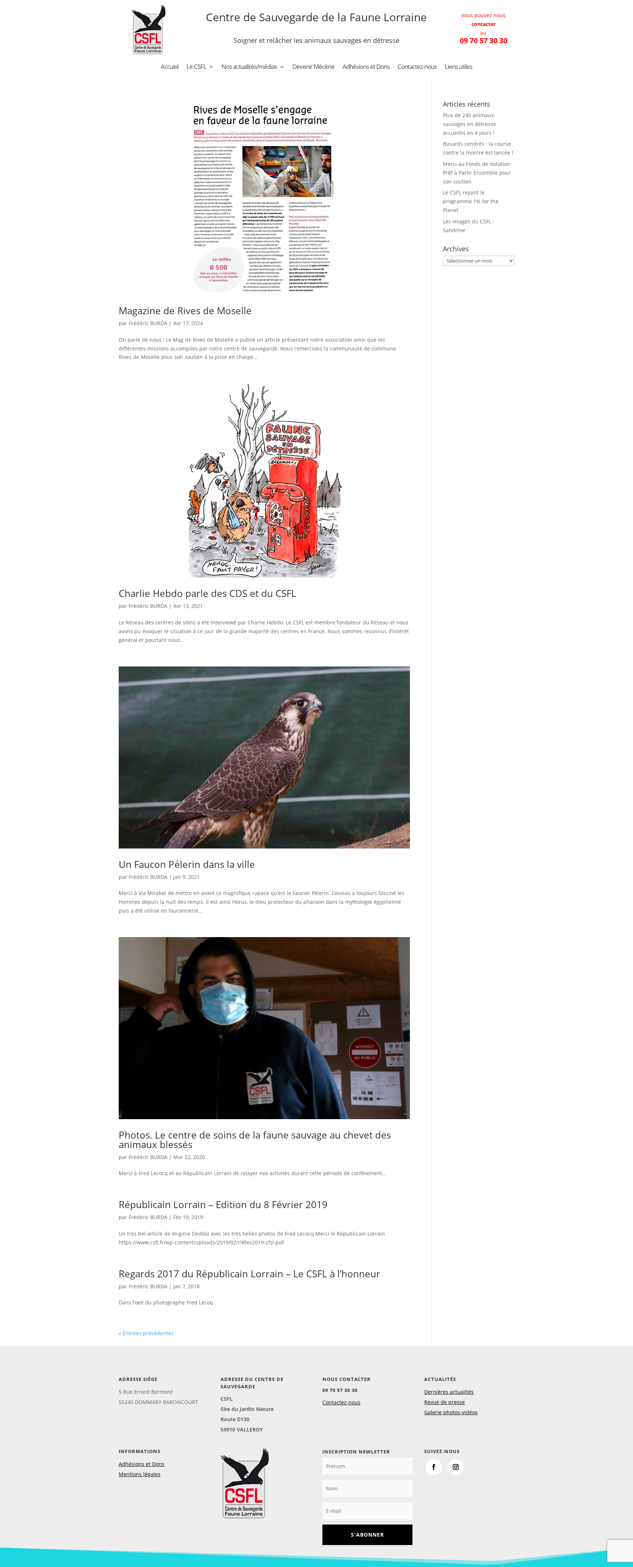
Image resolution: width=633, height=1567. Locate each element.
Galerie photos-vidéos (451, 1412)
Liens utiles (458, 67)
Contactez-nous (417, 67)
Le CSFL (196, 67)
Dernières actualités (449, 1391)
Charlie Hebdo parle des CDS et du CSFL (207, 593)
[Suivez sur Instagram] (456, 1467)
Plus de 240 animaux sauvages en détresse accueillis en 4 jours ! (469, 124)
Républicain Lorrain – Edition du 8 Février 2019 (223, 1204)
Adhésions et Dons (366, 67)
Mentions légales (139, 1474)
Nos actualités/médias (249, 67)
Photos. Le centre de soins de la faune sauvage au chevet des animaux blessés (255, 1139)
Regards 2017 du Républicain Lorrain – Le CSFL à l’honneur (249, 1273)
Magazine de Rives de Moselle (185, 310)
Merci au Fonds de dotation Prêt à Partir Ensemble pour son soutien (477, 172)
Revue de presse (444, 1402)
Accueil (169, 67)
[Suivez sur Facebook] (434, 1467)
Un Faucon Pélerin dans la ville (187, 864)
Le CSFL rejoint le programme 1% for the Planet (471, 201)
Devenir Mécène (313, 67)
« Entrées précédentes (146, 1333)
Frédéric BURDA (148, 323)
